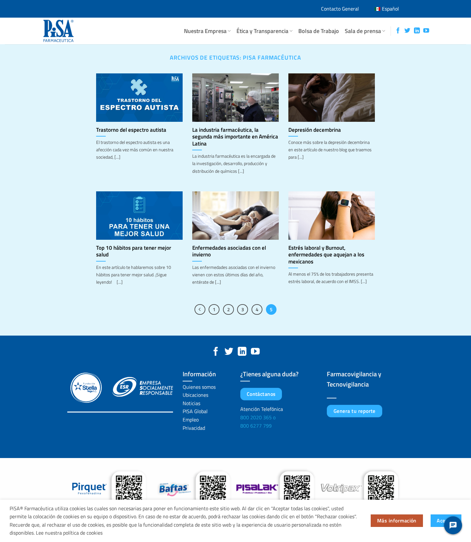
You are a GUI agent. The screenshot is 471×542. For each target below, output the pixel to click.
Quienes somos (199, 387)
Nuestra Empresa (205, 31)
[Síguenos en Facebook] (398, 31)
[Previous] (199, 309)
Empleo (191, 419)
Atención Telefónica (261, 409)
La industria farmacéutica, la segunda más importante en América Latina (235, 136)
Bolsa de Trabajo (318, 31)
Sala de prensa (363, 31)
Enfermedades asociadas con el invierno (229, 251)
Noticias (191, 403)
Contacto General (340, 9)
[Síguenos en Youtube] (426, 31)
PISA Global (195, 411)
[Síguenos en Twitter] (407, 31)
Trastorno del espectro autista (131, 129)
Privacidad (194, 428)
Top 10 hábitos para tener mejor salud (133, 251)
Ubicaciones (195, 395)
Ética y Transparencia (262, 31)
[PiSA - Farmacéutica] (72, 31)
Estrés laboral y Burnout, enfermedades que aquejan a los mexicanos (326, 254)
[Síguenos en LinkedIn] (417, 31)
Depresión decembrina (314, 129)
